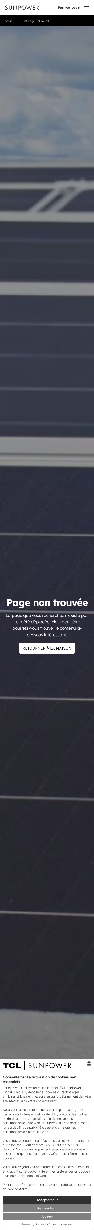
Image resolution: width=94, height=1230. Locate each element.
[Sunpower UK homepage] (22, 7)
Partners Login (69, 7)
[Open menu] (86, 7)
